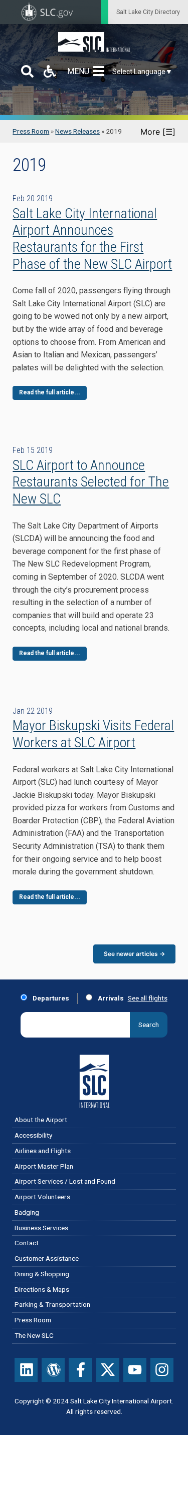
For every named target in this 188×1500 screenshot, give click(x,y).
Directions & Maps (42, 1289)
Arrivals (110, 998)
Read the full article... (49, 392)
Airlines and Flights (43, 1151)
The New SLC (34, 1335)
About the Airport (41, 1120)
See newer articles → (134, 953)
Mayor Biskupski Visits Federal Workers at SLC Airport (93, 734)
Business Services (41, 1228)
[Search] (27, 71)
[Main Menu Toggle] (100, 71)
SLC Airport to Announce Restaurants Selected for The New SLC (91, 482)
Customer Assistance (47, 1258)
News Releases (77, 131)
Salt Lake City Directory (148, 12)
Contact (27, 1243)
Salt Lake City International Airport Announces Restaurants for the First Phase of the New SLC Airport (92, 238)
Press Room (31, 131)
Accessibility (33, 1135)
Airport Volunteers (42, 1197)
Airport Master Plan (44, 1166)
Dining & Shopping (42, 1274)
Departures (50, 998)
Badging (27, 1212)
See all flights (147, 998)
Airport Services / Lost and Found (65, 1181)
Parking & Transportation (52, 1304)
